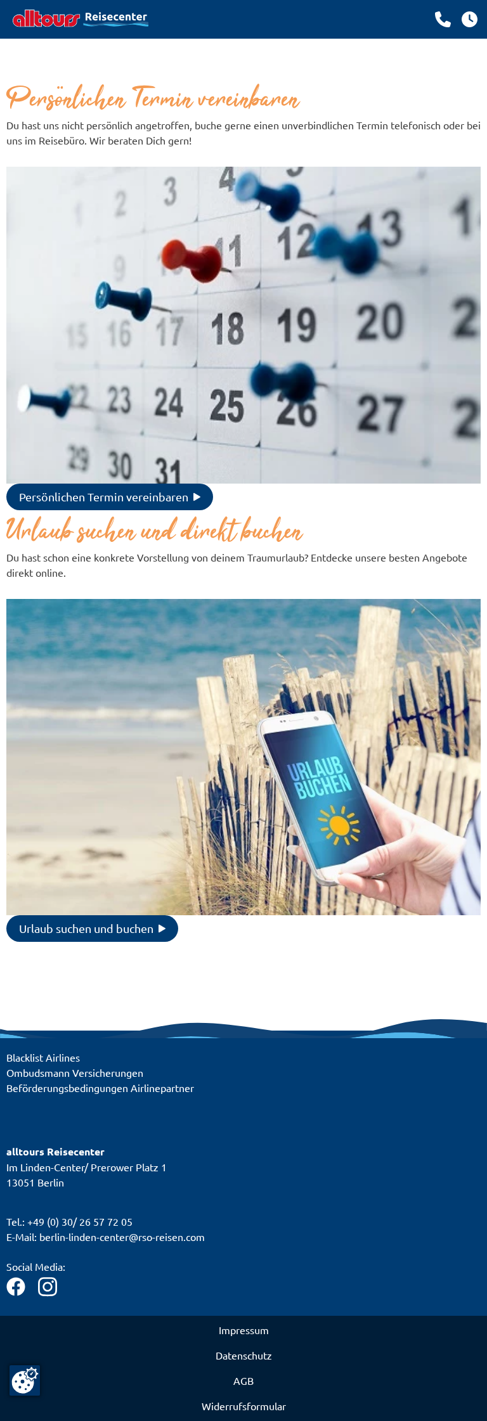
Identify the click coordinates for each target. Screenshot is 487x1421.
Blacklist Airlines (43, 1057)
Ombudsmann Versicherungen (74, 1072)
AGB (243, 1380)
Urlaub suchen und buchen (86, 928)
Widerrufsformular (244, 1405)
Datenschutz (244, 1355)
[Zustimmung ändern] (25, 1380)
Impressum (244, 1329)
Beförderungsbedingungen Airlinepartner (100, 1087)
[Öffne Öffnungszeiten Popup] (443, 19)
